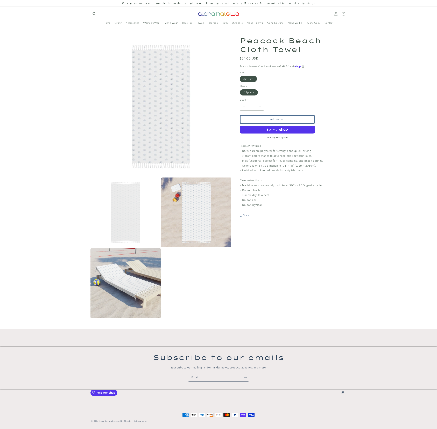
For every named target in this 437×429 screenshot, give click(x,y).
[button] (94, 14)
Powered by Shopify (121, 421)
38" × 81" (248, 79)
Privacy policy (140, 421)
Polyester (248, 92)
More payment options (277, 138)
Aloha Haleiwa (105, 421)
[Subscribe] (245, 378)
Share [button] (246, 215)
